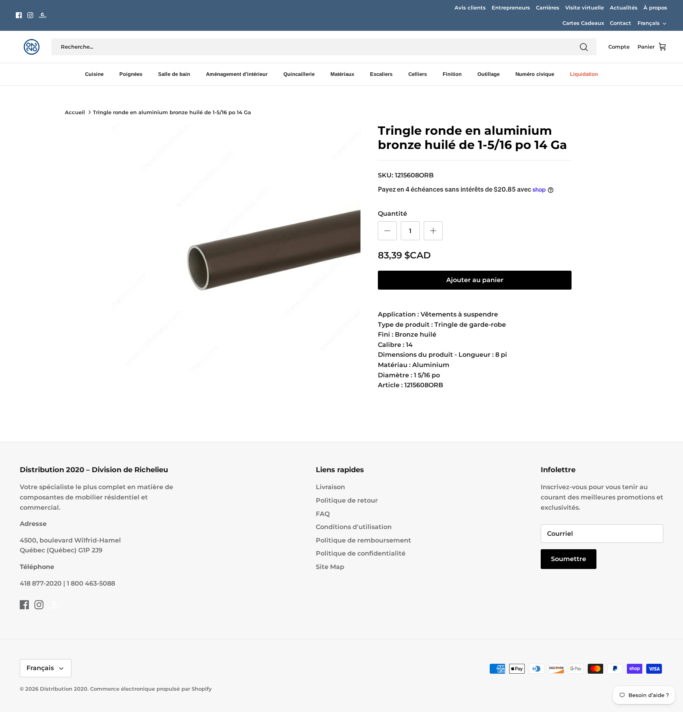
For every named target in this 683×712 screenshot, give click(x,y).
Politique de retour (347, 500)
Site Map (330, 567)
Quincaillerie (299, 74)
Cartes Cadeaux (583, 23)
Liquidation (584, 74)
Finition (452, 74)
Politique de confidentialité (361, 553)
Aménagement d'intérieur (237, 74)
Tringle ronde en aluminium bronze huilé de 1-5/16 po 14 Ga (172, 112)
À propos (655, 7)
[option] (235, 248)
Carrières (547, 7)
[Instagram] (30, 15)
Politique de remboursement (363, 540)
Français (649, 23)
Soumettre (568, 559)
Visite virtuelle (584, 7)
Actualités (624, 7)
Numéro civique (534, 74)
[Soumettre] (584, 47)
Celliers (417, 74)
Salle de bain (174, 74)
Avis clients (470, 7)
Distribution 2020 (63, 689)
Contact (620, 23)
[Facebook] (19, 15)
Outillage (488, 74)
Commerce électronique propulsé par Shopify (151, 689)
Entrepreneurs (511, 7)
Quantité (392, 213)
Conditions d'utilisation (354, 527)
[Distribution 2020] (42, 15)
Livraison (330, 487)
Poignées (130, 74)
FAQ (323, 514)
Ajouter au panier (475, 280)
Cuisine (94, 74)
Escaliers (381, 74)
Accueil (75, 112)
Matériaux (342, 74)
